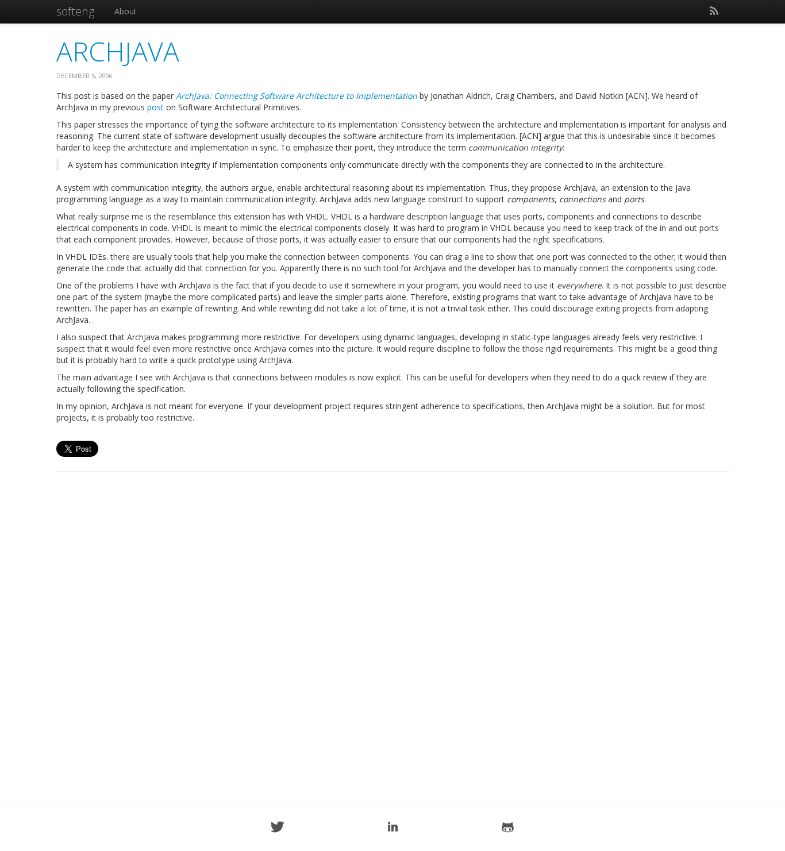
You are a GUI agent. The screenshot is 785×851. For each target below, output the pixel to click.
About (125, 11)
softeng (75, 11)
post (155, 107)
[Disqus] (392, 627)
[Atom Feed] (714, 11)
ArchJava (117, 51)
